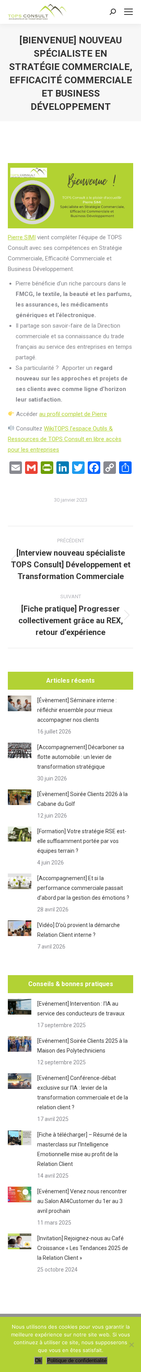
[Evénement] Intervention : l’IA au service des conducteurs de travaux (81, 1009)
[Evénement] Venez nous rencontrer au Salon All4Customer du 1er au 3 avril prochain (82, 1201)
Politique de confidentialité (77, 1360)
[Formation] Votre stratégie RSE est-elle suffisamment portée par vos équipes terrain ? (82, 841)
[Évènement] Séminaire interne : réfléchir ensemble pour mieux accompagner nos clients (77, 710)
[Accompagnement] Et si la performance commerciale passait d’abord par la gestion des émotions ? (83, 888)
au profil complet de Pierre (73, 414)
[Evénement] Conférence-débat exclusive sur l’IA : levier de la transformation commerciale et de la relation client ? (82, 1092)
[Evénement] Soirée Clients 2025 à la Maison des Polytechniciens (82, 1046)
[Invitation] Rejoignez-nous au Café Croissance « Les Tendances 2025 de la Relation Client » (82, 1248)
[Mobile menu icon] (128, 11)
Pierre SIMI (22, 237)
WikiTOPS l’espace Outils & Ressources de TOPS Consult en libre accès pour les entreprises (64, 439)
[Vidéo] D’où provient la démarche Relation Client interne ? (78, 930)
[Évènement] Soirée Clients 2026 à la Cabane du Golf (82, 799)
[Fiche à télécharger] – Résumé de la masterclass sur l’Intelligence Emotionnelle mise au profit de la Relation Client (82, 1149)
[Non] (131, 1345)
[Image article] (19, 703)
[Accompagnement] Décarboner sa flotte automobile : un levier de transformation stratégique (80, 757)
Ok (38, 1360)
